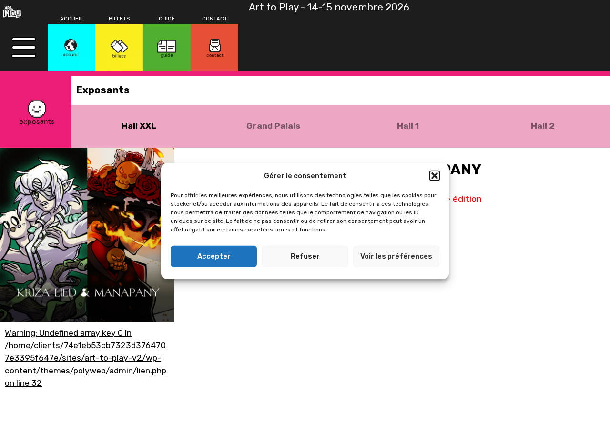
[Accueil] (71, 47)
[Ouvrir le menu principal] (24, 47)
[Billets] (119, 47)
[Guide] (167, 47)
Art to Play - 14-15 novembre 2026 (329, 7)
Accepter (214, 256)
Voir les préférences (396, 256)
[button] (434, 176)
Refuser (305, 256)
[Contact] (214, 47)
